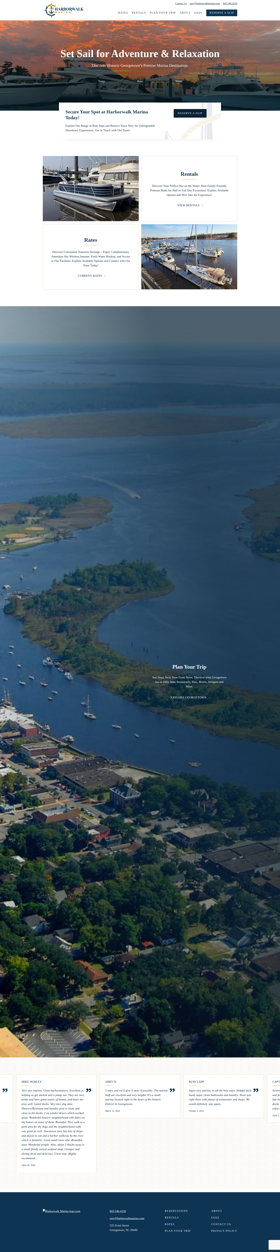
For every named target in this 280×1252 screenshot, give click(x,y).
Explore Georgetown (188, 697)
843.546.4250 (230, 3)
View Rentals (188, 205)
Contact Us (181, 3)
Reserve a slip (190, 113)
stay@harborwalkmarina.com (205, 3)
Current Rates (90, 275)
